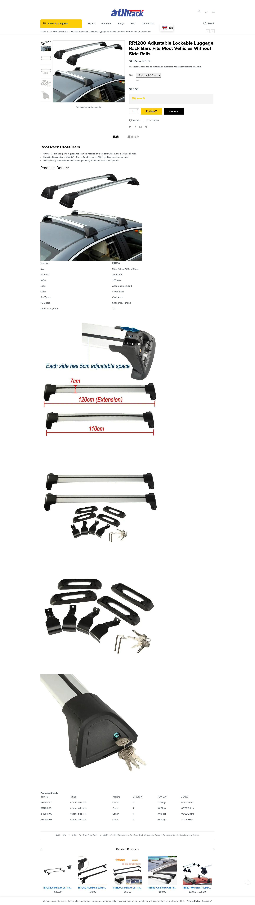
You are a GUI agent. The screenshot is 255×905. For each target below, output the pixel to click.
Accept (205, 901)
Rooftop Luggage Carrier (188, 835)
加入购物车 (151, 111)
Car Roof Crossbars (119, 835)
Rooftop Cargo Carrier (165, 835)
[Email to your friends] (140, 127)
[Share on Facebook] (135, 127)
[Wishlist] (206, 12)
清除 (138, 80)
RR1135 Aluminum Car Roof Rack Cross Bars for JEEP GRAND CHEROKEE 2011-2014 (162, 887)
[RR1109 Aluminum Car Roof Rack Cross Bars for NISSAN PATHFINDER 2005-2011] (127, 870)
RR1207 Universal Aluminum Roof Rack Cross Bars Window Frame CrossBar (197, 887)
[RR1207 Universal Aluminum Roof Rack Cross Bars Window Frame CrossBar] (208, 31)
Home (43, 31)
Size (131, 75)
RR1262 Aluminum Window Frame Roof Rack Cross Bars (92, 887)
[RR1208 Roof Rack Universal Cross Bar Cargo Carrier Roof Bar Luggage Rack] (213, 31)
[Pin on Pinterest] (146, 127)
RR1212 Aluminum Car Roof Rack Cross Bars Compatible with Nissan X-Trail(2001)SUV (57, 887)
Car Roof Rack (136, 835)
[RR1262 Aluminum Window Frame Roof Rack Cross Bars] (92, 870)
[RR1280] (46, 46)
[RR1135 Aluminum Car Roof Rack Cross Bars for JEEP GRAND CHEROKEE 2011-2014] (162, 870)
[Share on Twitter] (130, 127)
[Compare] (213, 12)
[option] (46, 46)
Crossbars (149, 835)
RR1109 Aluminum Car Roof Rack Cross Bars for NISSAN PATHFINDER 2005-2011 (127, 887)
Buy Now (173, 111)
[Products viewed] (248, 881)
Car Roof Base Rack (58, 31)
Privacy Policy (193, 901)
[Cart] (199, 12)
